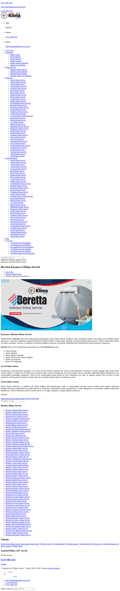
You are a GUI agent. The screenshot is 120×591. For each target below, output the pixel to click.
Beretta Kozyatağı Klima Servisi (18, 505)
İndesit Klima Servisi (18, 120)
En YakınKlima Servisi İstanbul (22, 247)
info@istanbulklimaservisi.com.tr (13, 7)
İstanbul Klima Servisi (18, 69)
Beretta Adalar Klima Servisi (16, 412)
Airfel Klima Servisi (17, 80)
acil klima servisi (97, 544)
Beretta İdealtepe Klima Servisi (17, 491)
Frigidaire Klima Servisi (19, 112)
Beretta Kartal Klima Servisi (16, 423)
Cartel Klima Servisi (17, 99)
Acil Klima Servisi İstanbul (20, 245)
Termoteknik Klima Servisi (20, 146)
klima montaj (25, 399)
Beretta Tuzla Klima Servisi (16, 436)
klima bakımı (15, 399)
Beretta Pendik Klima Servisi (16, 427)
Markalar (9, 78)
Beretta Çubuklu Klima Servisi (17, 469)
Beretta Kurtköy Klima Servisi (17, 507)
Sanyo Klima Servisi (18, 137)
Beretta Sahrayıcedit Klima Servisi (18, 524)
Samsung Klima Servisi (19, 135)
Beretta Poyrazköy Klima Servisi (18, 520)
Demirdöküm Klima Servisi (20, 103)
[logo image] (9, 576)
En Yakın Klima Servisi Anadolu (22, 253)
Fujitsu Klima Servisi (18, 114)
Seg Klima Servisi (17, 139)
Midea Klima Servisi (18, 124)
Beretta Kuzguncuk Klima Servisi (18, 510)
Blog (7, 239)
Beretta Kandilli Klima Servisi (17, 493)
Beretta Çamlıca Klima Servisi (17, 467)
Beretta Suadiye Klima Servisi (17, 529)
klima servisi (5, 399)
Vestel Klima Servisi (17, 154)
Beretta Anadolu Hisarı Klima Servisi (19, 446)
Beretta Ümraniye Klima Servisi (17, 438)
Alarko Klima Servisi (18, 82)
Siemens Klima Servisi (18, 141)
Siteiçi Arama (6, 589)
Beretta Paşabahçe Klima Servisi (18, 518)
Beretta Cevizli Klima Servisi (16, 463)
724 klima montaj (72, 544)
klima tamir (35, 399)
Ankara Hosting (54, 568)
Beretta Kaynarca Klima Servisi (17, 499)
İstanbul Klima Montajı (18, 72)
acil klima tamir (16, 546)
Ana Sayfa (9, 50)
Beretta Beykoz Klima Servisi (17, 417)
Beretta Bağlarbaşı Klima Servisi (18, 452)
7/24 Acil (9, 241)
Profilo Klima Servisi (18, 131)
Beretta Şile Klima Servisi (15, 433)
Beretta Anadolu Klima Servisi (17, 410)
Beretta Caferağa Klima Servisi (17, 461)
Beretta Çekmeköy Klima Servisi (18, 419)
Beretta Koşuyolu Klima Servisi (17, 503)
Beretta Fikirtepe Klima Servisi (17, 482)
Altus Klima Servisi (17, 84)
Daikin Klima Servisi (18, 101)
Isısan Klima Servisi (17, 118)
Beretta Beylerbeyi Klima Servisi (18, 455)
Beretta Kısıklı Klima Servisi (16, 501)
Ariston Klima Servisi (18, 88)
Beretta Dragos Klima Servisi (16, 471)
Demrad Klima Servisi (18, 105)
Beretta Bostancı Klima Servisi (17, 457)
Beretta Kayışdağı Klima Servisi (17, 497)
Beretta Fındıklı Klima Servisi (17, 480)
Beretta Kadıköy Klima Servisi (17, 421)
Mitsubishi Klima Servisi (19, 127)
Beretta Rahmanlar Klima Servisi (18, 522)
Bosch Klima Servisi (18, 97)
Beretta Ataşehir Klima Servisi (17, 414)
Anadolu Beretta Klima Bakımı (17, 465)
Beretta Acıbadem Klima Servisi (17, 442)
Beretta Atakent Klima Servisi (17, 448)
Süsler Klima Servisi (17, 143)
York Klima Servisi (17, 156)
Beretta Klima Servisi (18, 95)
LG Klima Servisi (16, 122)
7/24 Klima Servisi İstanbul (20, 243)
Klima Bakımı (15, 57)
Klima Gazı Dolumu (17, 65)
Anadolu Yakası (11, 158)
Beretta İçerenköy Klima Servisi (17, 488)
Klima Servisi (11, 67)
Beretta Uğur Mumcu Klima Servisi (19, 531)
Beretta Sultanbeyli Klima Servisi (18, 431)
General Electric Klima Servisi (21, 116)
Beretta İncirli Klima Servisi (16, 514)
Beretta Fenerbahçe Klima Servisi (18, 478)
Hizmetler (9, 53)
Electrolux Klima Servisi (19, 108)
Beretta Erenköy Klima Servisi (17, 476)
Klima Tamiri (15, 55)
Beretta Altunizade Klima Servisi (18, 444)
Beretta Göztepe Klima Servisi (17, 486)
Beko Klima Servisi (17, 93)
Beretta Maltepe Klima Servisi (17, 425)
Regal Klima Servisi (17, 133)
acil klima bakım (110, 544)
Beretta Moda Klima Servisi (16, 516)
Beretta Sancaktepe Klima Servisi (18, 429)
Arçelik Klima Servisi (18, 86)
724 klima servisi (46, 544)
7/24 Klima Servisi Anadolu (20, 249)
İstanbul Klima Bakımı (18, 74)
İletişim (3, 564)
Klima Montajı (15, 59)
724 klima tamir (84, 544)
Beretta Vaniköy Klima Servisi (17, 533)
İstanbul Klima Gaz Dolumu (20, 76)
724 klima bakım (59, 544)
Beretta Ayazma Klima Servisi (17, 450)
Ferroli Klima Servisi (18, 110)
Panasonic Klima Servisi (19, 129)
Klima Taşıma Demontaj (19, 63)
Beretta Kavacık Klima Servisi (17, 495)
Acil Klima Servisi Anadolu (20, 251)
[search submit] (34, 589)
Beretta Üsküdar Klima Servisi (17, 440)
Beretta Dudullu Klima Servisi (17, 474)
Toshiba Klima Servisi (18, 148)
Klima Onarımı (15, 61)
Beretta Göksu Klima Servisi (16, 484)
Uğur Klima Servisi (17, 150)
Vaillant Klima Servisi (18, 152)
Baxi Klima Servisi (17, 91)
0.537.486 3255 (7, 3)
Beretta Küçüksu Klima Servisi (17, 512)
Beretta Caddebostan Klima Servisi (19, 459)
